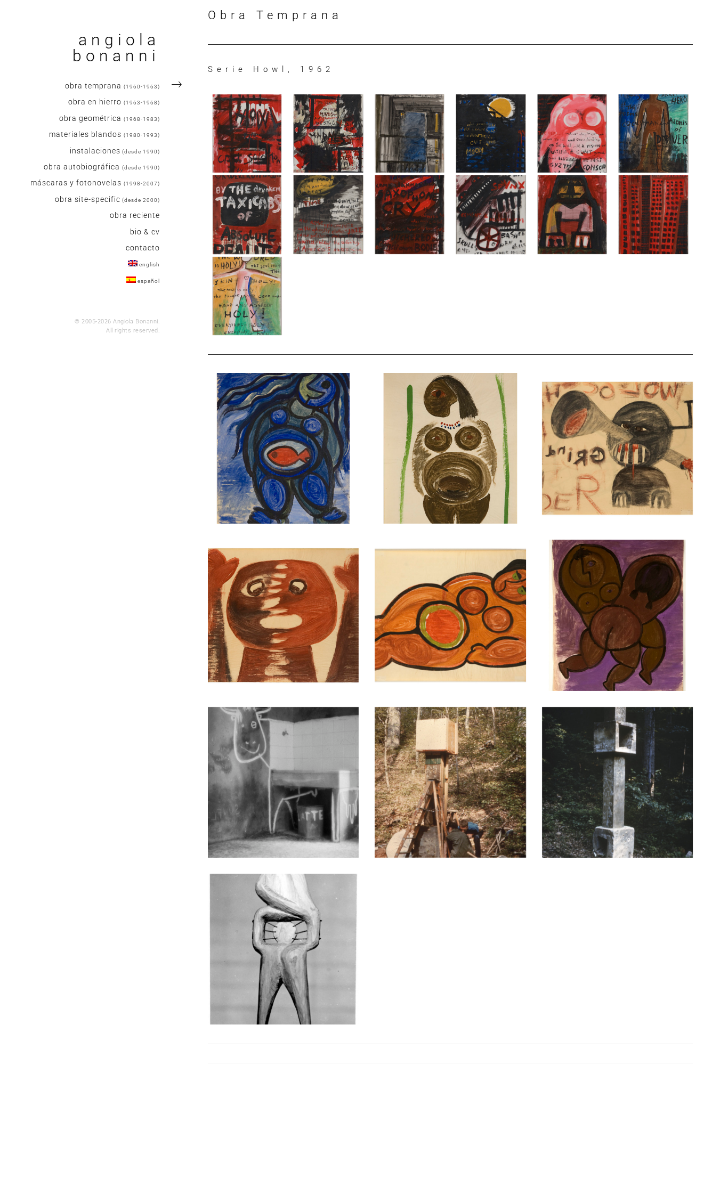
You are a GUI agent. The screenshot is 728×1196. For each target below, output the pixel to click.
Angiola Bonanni (116, 48)
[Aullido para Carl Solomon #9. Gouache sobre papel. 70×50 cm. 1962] (409, 214)
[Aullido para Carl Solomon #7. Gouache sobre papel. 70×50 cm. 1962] (247, 214)
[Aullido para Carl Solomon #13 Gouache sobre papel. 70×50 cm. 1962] (247, 296)
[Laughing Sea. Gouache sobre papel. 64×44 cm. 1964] (283, 448)
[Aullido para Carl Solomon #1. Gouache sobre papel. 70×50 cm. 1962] (247, 133)
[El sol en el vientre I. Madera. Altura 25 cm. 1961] (283, 949)
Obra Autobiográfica (102, 166)
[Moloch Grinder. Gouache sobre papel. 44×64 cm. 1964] (617, 448)
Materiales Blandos (104, 134)
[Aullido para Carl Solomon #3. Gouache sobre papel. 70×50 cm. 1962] (409, 133)
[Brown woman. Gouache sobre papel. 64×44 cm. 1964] (450, 448)
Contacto (143, 247)
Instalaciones (115, 151)
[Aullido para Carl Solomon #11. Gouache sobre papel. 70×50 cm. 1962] (572, 214)
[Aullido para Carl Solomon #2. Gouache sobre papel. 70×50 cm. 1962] (328, 133)
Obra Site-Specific (107, 199)
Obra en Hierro (114, 101)
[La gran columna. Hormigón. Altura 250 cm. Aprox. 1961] (617, 782)
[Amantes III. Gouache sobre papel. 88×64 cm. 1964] (617, 615)
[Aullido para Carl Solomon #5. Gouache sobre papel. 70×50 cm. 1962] (572, 133)
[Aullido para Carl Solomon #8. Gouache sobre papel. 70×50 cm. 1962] (328, 214)
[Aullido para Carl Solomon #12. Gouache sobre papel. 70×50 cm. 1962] (653, 214)
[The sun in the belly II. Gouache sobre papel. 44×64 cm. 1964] (450, 615)
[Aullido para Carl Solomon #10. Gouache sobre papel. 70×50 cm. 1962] (490, 214)
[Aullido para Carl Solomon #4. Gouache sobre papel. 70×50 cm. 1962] (490, 133)
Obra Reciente (135, 215)
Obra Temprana (112, 86)
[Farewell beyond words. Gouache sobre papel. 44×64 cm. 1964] (283, 615)
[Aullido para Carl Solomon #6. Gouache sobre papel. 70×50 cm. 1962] (653, 133)
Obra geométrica (109, 118)
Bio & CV (145, 231)
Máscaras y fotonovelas (95, 182)
